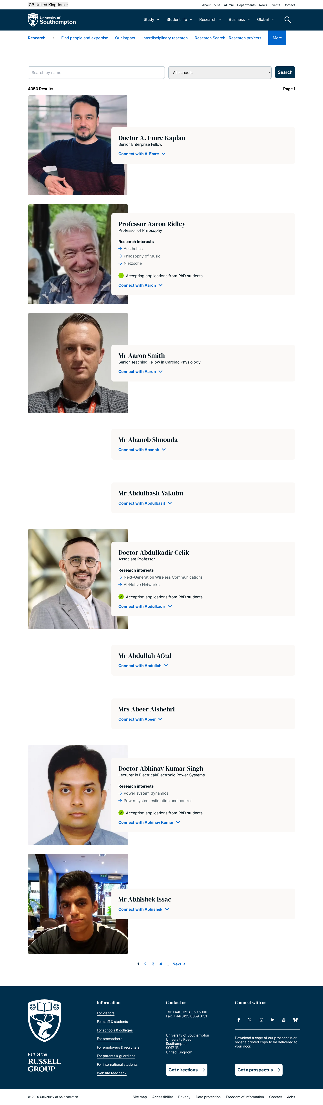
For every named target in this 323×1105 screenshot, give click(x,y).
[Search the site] (286, 20)
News (263, 5)
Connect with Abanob (138, 449)
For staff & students (112, 1021)
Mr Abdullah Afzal (145, 655)
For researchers (109, 1039)
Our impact (125, 38)
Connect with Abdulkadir (141, 606)
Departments (246, 5)
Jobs (291, 1097)
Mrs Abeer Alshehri (146, 709)
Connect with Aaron (137, 285)
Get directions (183, 1070)
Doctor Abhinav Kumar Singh (160, 768)
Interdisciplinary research (165, 38)
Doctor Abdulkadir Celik (153, 552)
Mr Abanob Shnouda (148, 439)
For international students (117, 1064)
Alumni (229, 5)
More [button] (277, 38)
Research (36, 38)
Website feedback (112, 1073)
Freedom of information (245, 1097)
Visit (217, 5)
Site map (140, 1097)
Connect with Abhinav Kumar (145, 822)
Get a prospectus (255, 1070)
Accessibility (162, 1097)
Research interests (136, 241)
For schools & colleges (115, 1030)
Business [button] (237, 19)
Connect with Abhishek (140, 909)
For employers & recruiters (118, 1047)
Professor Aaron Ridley (152, 223)
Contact (289, 5)
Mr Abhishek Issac (144, 899)
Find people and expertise (84, 38)
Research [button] (207, 19)
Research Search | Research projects (228, 38)
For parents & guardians (116, 1056)
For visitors (105, 1013)
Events (275, 5)
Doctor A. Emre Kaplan (151, 137)
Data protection (208, 1097)
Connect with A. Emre (138, 153)
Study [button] (149, 19)
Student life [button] (177, 19)
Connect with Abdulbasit (141, 503)
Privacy (184, 1097)
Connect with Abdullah (140, 665)
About (206, 5)
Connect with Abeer (137, 719)
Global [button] (263, 19)
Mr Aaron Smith (141, 355)
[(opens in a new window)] (239, 1019)
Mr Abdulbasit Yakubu (150, 493)
